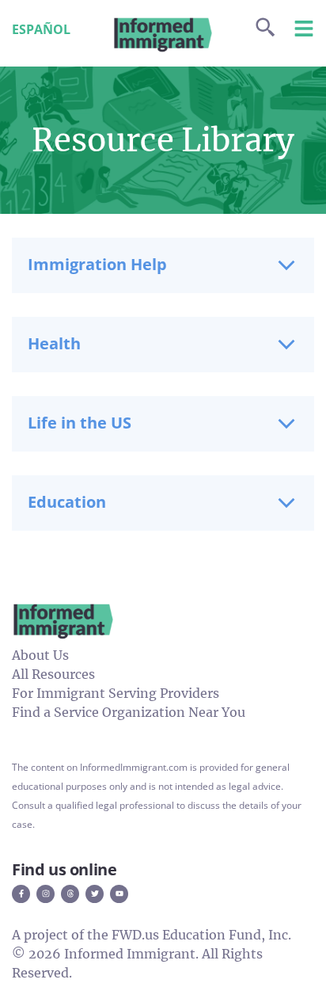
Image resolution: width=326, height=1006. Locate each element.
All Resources (53, 674)
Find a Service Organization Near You (128, 712)
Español (41, 29)
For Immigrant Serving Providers (115, 693)
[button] (163, 265)
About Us (40, 655)
